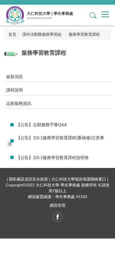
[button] (91, 15)
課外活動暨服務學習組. (42, 34)
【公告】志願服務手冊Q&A (41, 124)
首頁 (12, 34)
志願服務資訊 (18, 103)
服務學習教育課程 (84, 34)
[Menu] (105, 14)
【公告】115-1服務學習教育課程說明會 (52, 157)
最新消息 (14, 76)
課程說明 (14, 90)
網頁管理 (57, 205)
